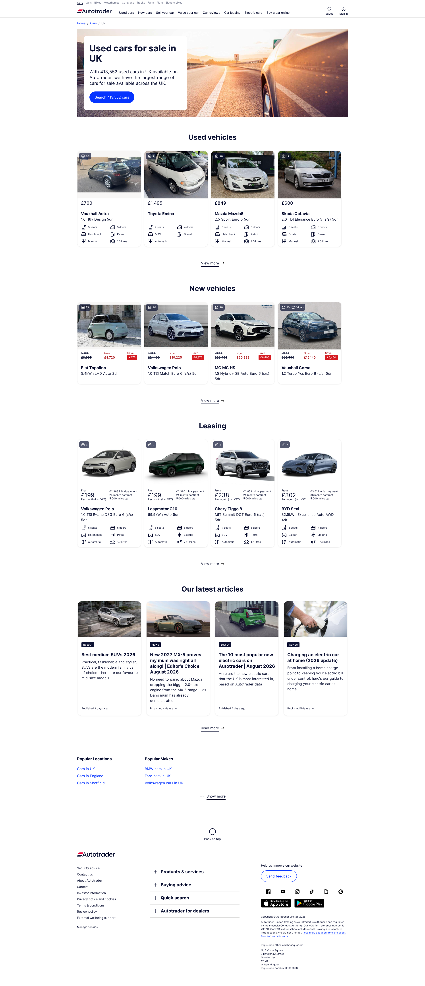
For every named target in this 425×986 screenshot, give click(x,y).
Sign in (343, 13)
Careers (82, 887)
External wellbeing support (96, 918)
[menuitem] (126, 12)
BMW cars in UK (158, 769)
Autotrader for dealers (185, 911)
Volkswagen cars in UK (164, 783)
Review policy (87, 911)
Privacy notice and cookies (96, 899)
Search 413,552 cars (112, 97)
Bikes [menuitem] (97, 2)
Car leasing (232, 12)
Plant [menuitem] (159, 2)
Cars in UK (86, 769)
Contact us (85, 874)
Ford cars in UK (157, 776)
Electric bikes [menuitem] (174, 2)
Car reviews (211, 12)
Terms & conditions (90, 905)
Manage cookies (87, 927)
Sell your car (165, 12)
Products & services (182, 871)
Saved (329, 13)
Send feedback (279, 876)
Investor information (91, 893)
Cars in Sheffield (91, 783)
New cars (145, 12)
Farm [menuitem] (151, 2)
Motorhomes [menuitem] (111, 2)
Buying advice (176, 884)
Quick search (175, 898)
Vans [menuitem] (89, 2)
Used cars (126, 12)
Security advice (88, 868)
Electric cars (254, 12)
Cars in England (90, 776)
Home (81, 23)
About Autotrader (89, 880)
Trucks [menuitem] (141, 2)
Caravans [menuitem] (128, 2)
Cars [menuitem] (80, 2)
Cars (93, 23)
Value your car (188, 12)
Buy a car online (278, 12)
